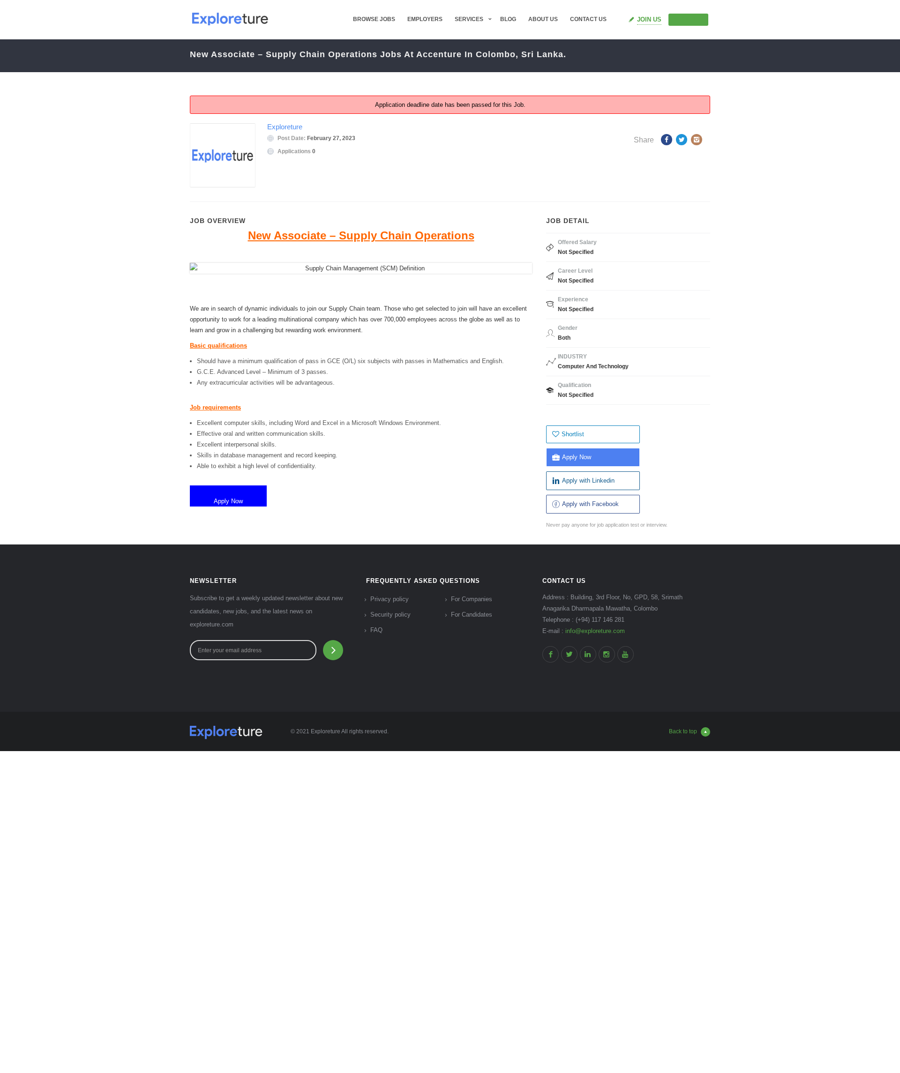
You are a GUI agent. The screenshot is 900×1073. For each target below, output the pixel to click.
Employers (424, 19)
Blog (508, 19)
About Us (543, 19)
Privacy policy (389, 599)
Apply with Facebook (590, 503)
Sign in (692, 19)
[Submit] (333, 650)
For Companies (471, 599)
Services (469, 19)
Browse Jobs (374, 19)
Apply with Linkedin (588, 480)
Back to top (683, 731)
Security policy (390, 614)
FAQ (376, 629)
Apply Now (576, 457)
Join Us (649, 19)
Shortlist (573, 434)
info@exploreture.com (595, 630)
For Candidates (471, 614)
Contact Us (588, 19)
